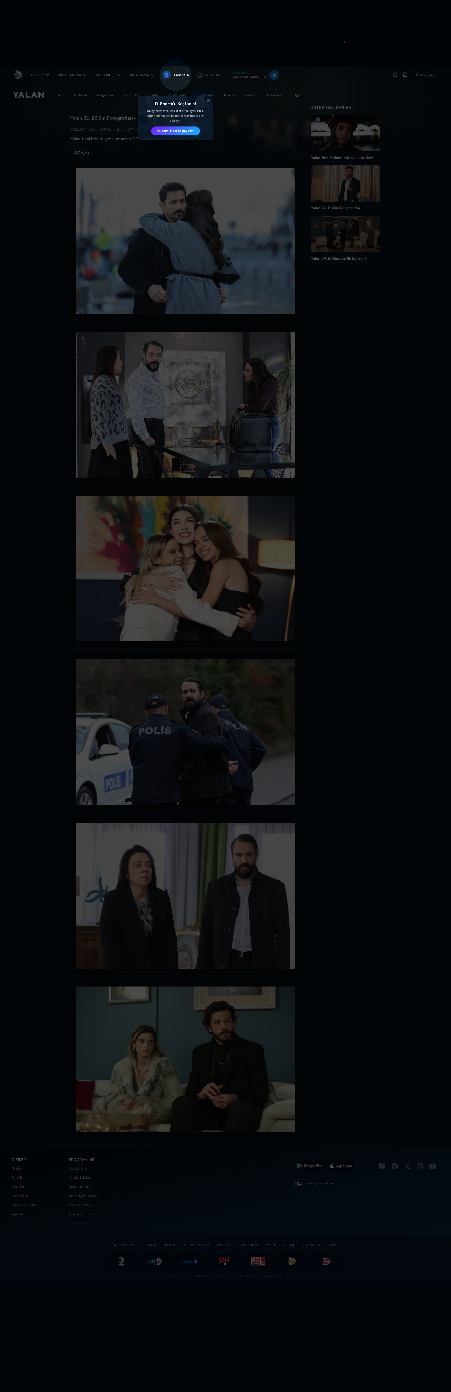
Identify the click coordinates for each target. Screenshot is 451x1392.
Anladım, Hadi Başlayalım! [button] (175, 131)
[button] (208, 101)
